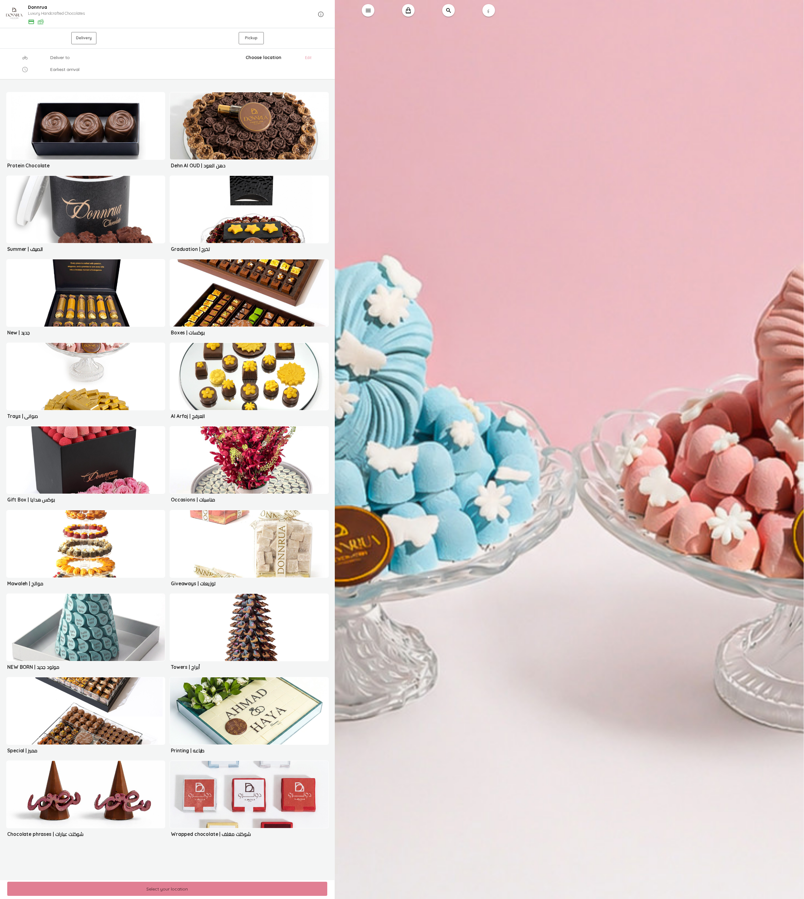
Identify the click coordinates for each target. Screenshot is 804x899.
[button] (167, 14)
